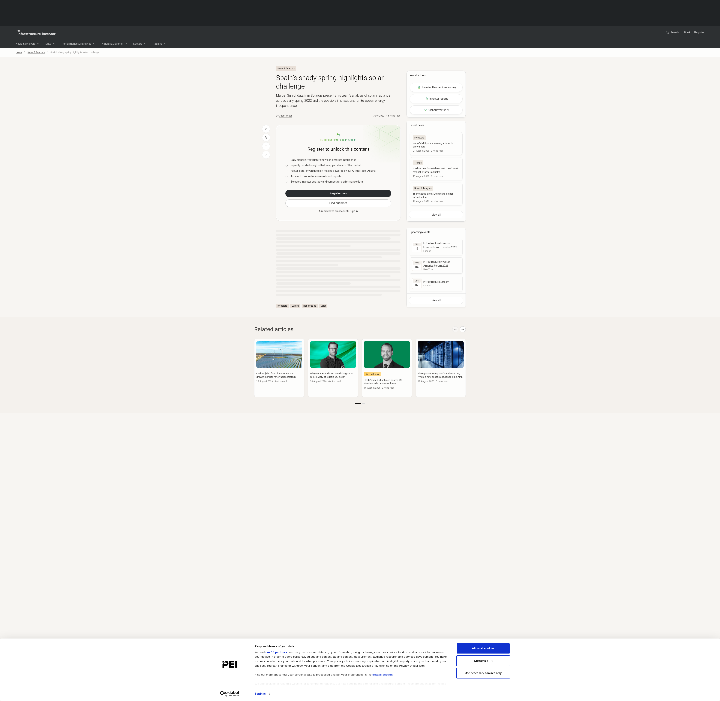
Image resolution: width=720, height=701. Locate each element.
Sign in (687, 32)
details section (382, 674)
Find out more (338, 203)
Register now (338, 193)
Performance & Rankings (76, 43)
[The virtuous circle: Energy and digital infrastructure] (436, 194)
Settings (260, 693)
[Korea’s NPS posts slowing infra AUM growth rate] (436, 143)
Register (699, 32)
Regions (157, 43)
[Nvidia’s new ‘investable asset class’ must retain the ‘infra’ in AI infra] (436, 168)
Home (19, 52)
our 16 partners (276, 652)
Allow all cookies (483, 648)
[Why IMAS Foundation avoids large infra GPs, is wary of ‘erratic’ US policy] (333, 368)
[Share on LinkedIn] (266, 129)
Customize (481, 660)
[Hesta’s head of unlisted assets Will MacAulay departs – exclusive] (387, 368)
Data (48, 43)
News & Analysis (25, 43)
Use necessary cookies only (483, 673)
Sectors (137, 43)
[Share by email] (266, 146)
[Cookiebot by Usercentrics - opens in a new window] (229, 693)
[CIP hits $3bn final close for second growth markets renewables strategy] (279, 368)
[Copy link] (266, 155)
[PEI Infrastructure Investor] (36, 32)
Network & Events (112, 43)
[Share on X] (266, 137)
